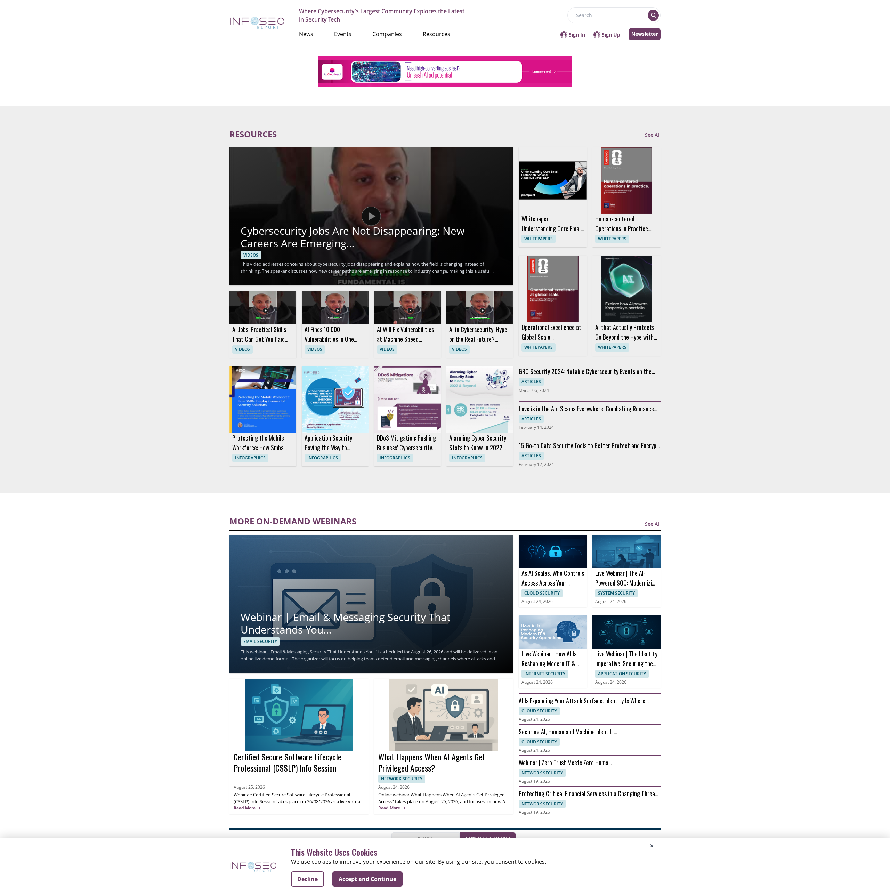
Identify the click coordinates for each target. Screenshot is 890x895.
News (306, 34)
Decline (307, 879)
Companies (387, 34)
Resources (436, 34)
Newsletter (644, 34)
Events (342, 34)
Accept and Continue (367, 879)
